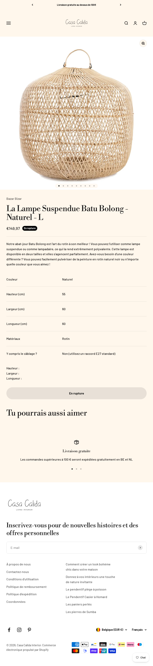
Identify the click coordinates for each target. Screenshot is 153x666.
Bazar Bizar (14, 198)
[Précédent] (32, 5)
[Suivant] (120, 5)
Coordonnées (16, 601)
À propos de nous (18, 564)
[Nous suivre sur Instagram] (19, 630)
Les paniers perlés (79, 604)
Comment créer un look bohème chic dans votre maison (88, 566)
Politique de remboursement (26, 587)
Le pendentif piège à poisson (86, 589)
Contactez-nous (17, 572)
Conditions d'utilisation (22, 579)
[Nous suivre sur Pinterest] (29, 630)
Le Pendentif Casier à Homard (86, 597)
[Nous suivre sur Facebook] (9, 630)
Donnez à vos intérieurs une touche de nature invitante (90, 579)
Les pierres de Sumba (81, 612)
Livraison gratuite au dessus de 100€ (76, 4)
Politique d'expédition (21, 594)
